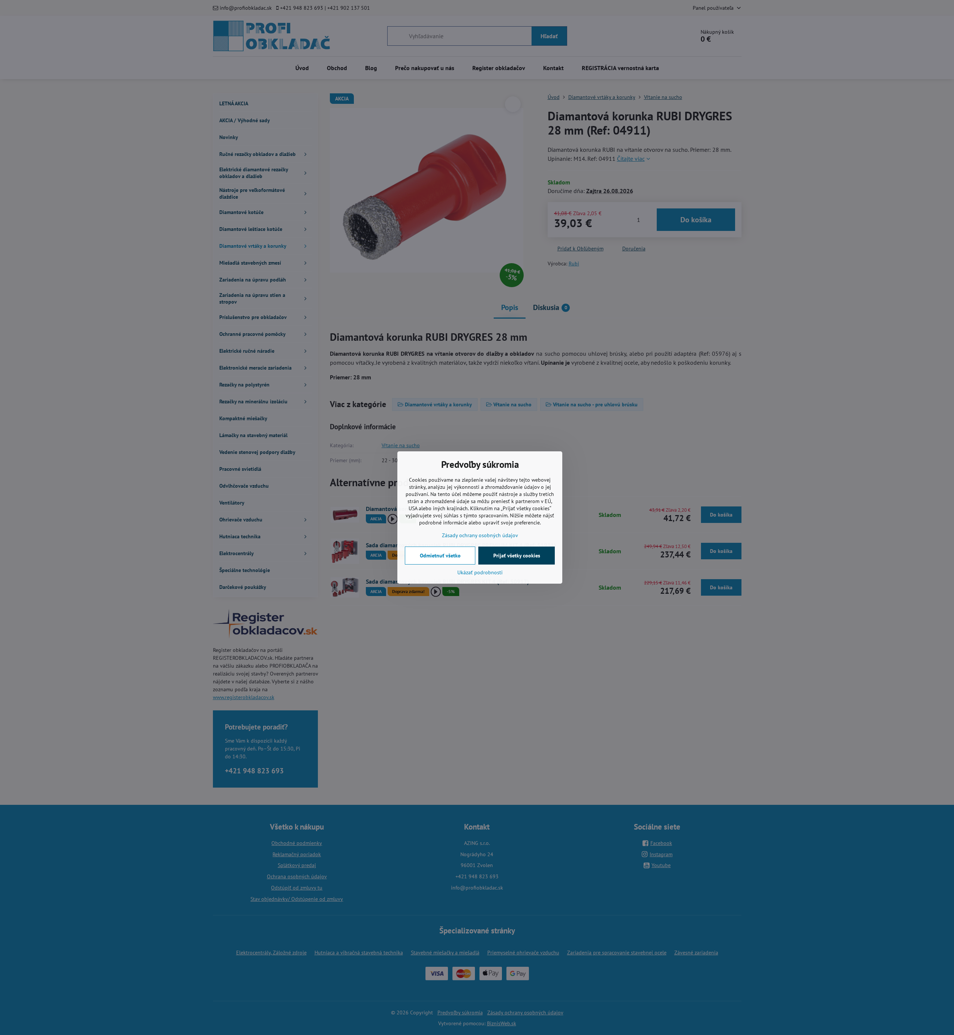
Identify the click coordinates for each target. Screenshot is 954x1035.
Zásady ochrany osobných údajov (480, 535)
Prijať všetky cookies (516, 555)
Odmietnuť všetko (440, 555)
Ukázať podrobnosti (480, 572)
